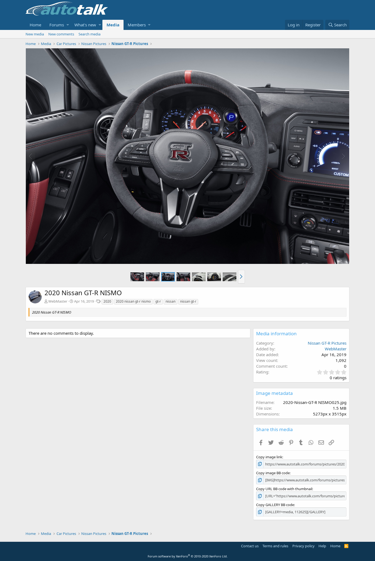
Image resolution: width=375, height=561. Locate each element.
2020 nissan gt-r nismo (133, 301)
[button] (67, 25)
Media (113, 24)
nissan (170, 301)
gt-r (158, 301)
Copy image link (269, 456)
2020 (107, 301)
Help (322, 545)
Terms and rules (275, 545)
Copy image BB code (273, 472)
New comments (61, 34)
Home (35, 24)
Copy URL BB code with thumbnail (284, 488)
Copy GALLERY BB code (275, 504)
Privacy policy (303, 545)
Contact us (250, 545)
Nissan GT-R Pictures (327, 343)
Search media (89, 34)
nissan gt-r (188, 301)
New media (35, 34)
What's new (85, 24)
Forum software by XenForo (188, 556)
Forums (56, 24)
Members (137, 24)
